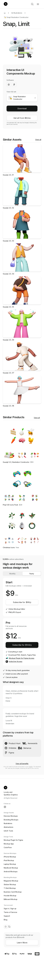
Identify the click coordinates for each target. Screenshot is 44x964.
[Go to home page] (5, 13)
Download (22, 108)
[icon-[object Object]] (32, 4)
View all (38, 140)
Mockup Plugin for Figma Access (21, 658)
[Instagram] (5, 807)
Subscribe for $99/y (22, 602)
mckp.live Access (15, 661)
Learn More (22, 942)
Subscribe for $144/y (22, 645)
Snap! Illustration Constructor (18, 17)
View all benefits (22, 764)
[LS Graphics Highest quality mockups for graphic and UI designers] (6, 4)
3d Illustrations (16, 13)
